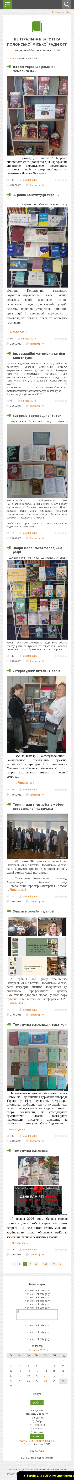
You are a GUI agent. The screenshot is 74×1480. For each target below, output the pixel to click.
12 (28, 1370)
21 (45, 1375)
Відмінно (39, 1417)
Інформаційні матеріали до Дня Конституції (39, 355)
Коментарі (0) (37, 185)
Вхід (68, 12)
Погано (39, 1428)
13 (36, 1370)
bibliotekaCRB (30, 179)
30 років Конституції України (36, 195)
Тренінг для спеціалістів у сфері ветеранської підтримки (39, 806)
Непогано (39, 1425)
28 (45, 1381)
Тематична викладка (30, 1151)
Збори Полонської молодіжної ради (38, 550)
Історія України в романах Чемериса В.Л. (34, 69)
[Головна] (37, 31)
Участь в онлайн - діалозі (33, 911)
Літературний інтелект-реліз (36, 671)
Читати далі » (18, 332)
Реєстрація (58, 12)
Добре (39, 1421)
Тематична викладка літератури (40, 1024)
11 (19, 1370)
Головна (12, 58)
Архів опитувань (45, 1440)
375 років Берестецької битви (37, 416)
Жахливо (39, 1432)
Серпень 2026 (37, 1350)
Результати (26, 1440)
